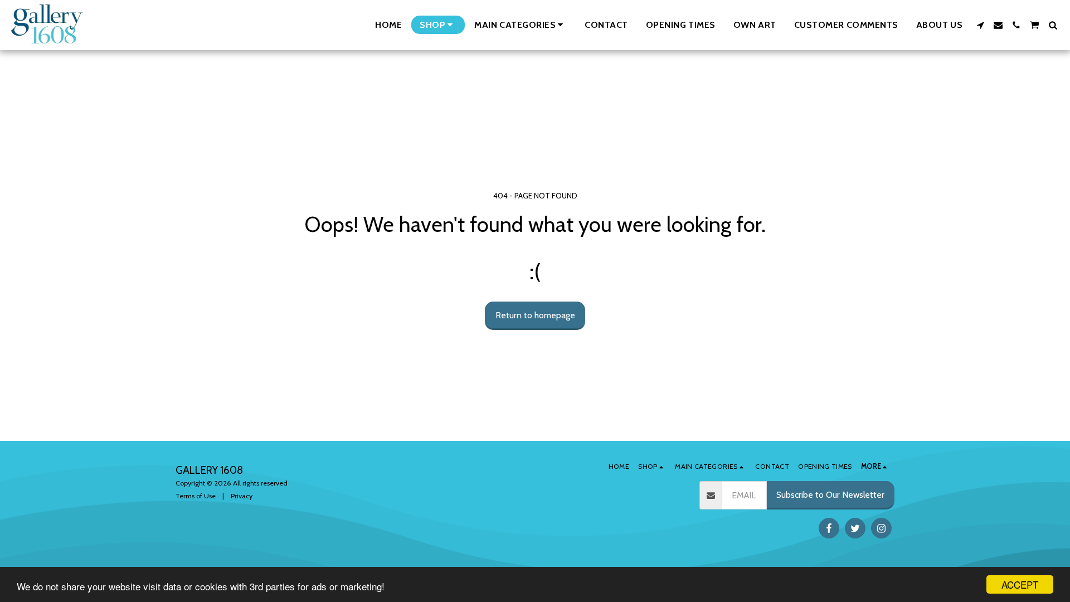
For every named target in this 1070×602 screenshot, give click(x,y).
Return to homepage (535, 315)
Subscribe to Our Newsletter (830, 494)
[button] (520, 25)
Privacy (241, 496)
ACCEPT (1019, 584)
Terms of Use (196, 496)
